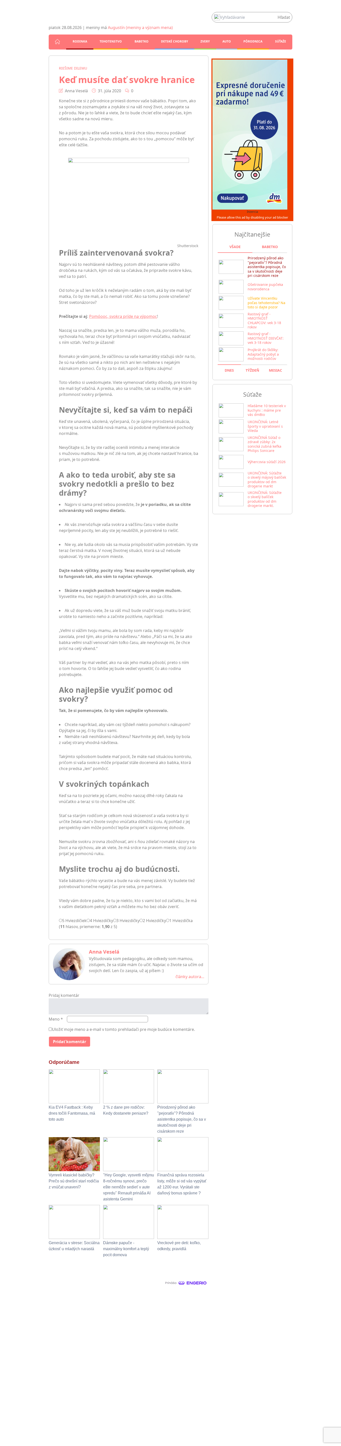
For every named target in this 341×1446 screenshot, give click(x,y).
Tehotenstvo (111, 41)
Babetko (142, 41)
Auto (226, 41)
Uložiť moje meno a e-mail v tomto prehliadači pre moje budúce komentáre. (123, 1029)
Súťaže (280, 41)
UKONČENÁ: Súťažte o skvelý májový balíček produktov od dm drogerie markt (267, 479)
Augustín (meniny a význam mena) (140, 27)
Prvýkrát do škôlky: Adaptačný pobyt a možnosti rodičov (263, 354)
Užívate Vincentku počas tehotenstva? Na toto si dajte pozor (266, 302)
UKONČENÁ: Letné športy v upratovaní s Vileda (265, 426)
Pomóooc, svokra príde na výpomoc (123, 316)
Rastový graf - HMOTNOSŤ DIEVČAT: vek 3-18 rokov (266, 338)
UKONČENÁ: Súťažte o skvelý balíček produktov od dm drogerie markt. (265, 499)
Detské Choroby (174, 41)
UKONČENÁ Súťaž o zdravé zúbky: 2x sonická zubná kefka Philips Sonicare (264, 444)
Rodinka (80, 41)
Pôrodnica (252, 41)
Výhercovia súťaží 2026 (267, 461)
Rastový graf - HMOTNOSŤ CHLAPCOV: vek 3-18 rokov (264, 320)
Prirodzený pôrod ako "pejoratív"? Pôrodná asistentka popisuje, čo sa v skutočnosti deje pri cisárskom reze (267, 267)
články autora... (189, 976)
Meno (56, 1019)
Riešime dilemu (73, 68)
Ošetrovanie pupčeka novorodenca (265, 286)
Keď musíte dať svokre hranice (127, 80)
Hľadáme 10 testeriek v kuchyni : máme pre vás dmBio (267, 410)
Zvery (205, 41)
